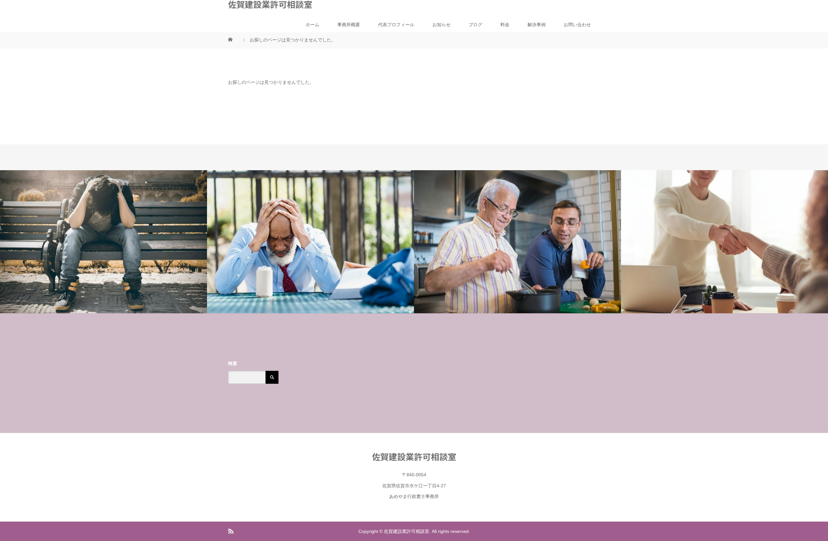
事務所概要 (348, 24)
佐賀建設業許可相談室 (270, 4)
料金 (504, 24)
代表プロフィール (396, 24)
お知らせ (441, 24)
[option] (103, 242)
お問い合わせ (577, 24)
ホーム (312, 24)
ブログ (475, 24)
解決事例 (537, 24)
